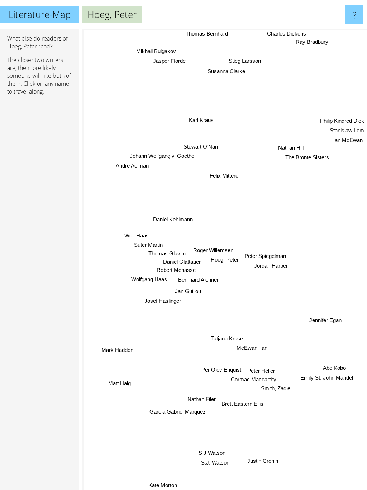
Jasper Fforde (169, 61)
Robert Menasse (176, 270)
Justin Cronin (262, 461)
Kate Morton (162, 485)
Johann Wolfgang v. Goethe (162, 156)
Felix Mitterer (225, 176)
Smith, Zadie (275, 389)
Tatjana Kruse (227, 338)
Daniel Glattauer (182, 262)
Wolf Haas (136, 235)
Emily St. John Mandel (326, 377)
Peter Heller (261, 371)
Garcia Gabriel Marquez (177, 412)
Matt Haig (119, 383)
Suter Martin (148, 245)
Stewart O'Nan (201, 146)
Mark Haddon (117, 350)
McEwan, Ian (252, 348)
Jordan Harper (271, 266)
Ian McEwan (348, 139)
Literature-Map (40, 14)
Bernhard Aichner (198, 280)
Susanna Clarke (225, 71)
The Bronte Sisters (307, 158)
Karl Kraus (201, 120)
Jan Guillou (188, 291)
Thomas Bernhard (207, 33)
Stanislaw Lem (347, 130)
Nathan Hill (291, 149)
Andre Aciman (131, 165)
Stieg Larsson (245, 61)
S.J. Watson (215, 463)
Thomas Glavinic (168, 253)
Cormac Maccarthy (253, 379)
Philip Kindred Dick (342, 120)
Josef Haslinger (162, 301)
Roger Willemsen (214, 250)
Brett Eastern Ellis (242, 404)
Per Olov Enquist (221, 369)
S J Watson (212, 453)
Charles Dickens (286, 33)
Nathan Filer (201, 399)
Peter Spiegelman (265, 256)
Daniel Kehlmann (173, 219)
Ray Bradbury (312, 42)
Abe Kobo (334, 368)
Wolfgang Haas (149, 279)
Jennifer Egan (325, 322)
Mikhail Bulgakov (156, 51)
